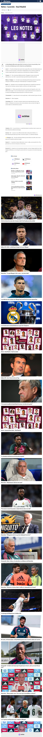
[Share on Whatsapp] (2, 73)
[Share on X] (8, 10)
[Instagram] (16, 164)
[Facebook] (16, 160)
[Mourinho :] (29, 172)
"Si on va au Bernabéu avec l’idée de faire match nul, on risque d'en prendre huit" (18, 187)
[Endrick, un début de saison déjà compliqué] (29, 183)
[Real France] (7, 1)
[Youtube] (27, 164)
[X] (27, 160)
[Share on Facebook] (7, 10)
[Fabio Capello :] (29, 177)
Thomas (2, 12)
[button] (2, 1)
